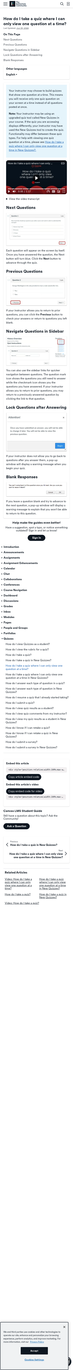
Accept (34, 1350)
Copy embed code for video (25, 791)
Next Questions (12, 39)
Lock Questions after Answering (22, 55)
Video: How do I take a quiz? (22, 903)
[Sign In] (68, 4)
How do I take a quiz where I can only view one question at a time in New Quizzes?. (36, 146)
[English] (18, 4)
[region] (34, 1346)
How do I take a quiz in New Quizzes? (53, 896)
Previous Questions (15, 44)
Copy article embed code (23, 776)
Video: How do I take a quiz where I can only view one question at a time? (18, 884)
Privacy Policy (37, 1341)
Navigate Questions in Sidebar (21, 49)
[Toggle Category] (2, 547)
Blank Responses (13, 60)
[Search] (62, 4)
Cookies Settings (34, 1359)
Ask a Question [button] (16, 826)
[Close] (64, 1327)
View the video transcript (24, 198)
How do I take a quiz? (18, 894)
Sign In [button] (36, 537)
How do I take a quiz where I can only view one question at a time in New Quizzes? (52, 884)
